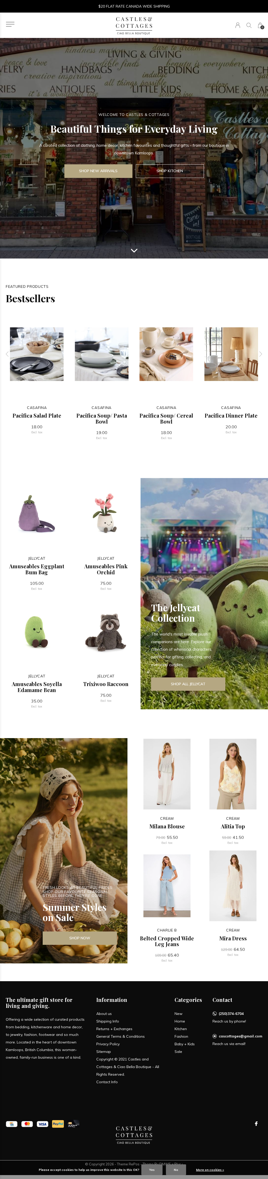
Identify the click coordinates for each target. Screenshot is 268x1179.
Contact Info (107, 1082)
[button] (10, 24)
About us (104, 1013)
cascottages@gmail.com (240, 1036)
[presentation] (7, 354)
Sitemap (103, 1051)
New (178, 1013)
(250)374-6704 (231, 1013)
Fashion (181, 1036)
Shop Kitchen (170, 171)
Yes (152, 1170)
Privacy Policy (108, 1044)
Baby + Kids (185, 1044)
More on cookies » (210, 1170)
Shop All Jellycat (188, 684)
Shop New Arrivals (98, 171)
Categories (188, 999)
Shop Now (79, 938)
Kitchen (181, 1028)
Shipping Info (107, 1021)
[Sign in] (238, 25)
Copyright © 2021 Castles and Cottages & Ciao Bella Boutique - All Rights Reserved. (127, 1067)
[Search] (249, 25)
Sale (178, 1051)
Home (180, 1021)
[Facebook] (256, 1124)
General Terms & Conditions (120, 1036)
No (176, 1170)
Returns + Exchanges (114, 1028)
